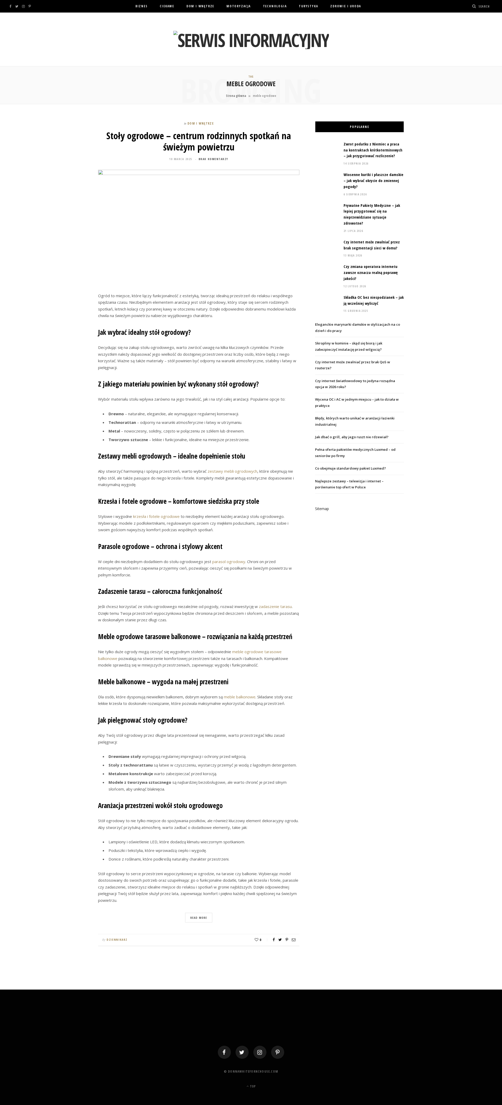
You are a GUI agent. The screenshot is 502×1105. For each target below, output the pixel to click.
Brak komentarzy (213, 159)
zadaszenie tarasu (275, 606)
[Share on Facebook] (274, 940)
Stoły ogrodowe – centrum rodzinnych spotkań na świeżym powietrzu (198, 141)
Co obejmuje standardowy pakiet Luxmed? (350, 468)
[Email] (293, 940)
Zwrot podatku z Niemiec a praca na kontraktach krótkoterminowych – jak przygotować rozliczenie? (373, 150)
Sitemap (322, 508)
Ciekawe (167, 6)
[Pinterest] (287, 940)
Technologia (275, 6)
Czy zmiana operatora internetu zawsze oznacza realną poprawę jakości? (371, 272)
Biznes (141, 6)
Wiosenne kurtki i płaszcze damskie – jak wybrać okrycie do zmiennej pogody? (373, 180)
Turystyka (308, 6)
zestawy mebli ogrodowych (232, 471)
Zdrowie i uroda (345, 6)
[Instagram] (259, 1052)
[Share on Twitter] (280, 940)
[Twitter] (242, 1052)
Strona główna (236, 95)
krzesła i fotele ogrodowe (156, 516)
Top (252, 1086)
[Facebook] (224, 1052)
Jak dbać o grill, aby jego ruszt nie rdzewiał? (352, 437)
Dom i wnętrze (200, 6)
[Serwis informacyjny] (251, 40)
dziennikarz (117, 940)
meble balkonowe (239, 696)
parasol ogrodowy (228, 561)
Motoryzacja (238, 6)
